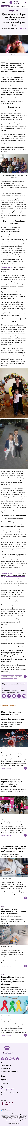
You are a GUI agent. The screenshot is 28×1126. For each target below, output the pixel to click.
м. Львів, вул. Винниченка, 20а (9, 1071)
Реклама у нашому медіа (8, 1089)
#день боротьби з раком (8, 676)
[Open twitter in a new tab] (24, 696)
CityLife (13, 6)
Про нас (3, 1087)
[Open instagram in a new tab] (19, 696)
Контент (4, 1076)
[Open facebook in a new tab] (4, 696)
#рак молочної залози (7, 679)
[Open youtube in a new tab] (14, 696)
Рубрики (4, 1080)
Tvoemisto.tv (5, 92)
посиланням (20, 643)
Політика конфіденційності (9, 1093)
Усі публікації (5, 6)
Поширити (22, 59)
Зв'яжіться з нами (6, 1095)
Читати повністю (6, 768)
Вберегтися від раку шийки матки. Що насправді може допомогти (13, 269)
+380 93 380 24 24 (6, 1065)
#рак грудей (18, 676)
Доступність (4, 1091)
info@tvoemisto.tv (6, 1068)
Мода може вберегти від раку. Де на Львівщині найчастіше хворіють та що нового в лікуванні (13, 575)
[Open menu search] (22, 2)
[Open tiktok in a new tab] (9, 696)
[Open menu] (25, 2)
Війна (17, 6)
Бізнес (23, 6)
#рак (15, 679)
